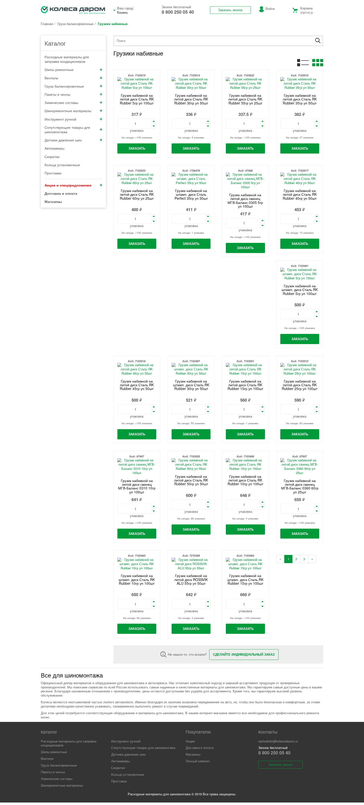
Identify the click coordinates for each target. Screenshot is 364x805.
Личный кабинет (198, 761)
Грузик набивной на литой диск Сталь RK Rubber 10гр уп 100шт (245, 480)
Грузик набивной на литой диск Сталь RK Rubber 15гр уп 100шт (245, 385)
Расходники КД (73, 10)
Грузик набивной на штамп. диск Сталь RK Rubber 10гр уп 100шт (137, 579)
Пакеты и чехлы (57, 94)
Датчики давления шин (63, 140)
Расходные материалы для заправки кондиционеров (67, 59)
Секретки (52, 156)
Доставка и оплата (200, 747)
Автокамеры (54, 148)
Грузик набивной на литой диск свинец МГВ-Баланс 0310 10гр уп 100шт (137, 486)
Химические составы (61, 102)
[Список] (303, 63)
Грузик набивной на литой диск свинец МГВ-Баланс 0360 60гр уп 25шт (299, 486)
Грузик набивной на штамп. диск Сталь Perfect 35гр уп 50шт (191, 194)
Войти (270, 8)
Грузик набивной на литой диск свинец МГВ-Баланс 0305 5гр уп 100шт (245, 200)
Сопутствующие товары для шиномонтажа (67, 129)
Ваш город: (125, 10)
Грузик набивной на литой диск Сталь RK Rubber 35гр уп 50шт (300, 99)
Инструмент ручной (60, 119)
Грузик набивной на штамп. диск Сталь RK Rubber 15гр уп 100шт (245, 579)
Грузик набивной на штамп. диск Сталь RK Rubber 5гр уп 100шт (300, 289)
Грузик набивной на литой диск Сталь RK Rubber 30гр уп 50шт (191, 99)
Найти (318, 40)
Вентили (51, 78)
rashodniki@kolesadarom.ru (278, 741)
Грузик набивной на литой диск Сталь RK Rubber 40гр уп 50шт (300, 194)
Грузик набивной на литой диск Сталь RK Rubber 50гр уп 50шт (191, 480)
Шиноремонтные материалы (68, 110)
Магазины (193, 754)
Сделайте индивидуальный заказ (244, 654)
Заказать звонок (230, 9)
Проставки (53, 173)
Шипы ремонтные (59, 69)
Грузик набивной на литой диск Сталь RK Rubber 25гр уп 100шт (299, 385)
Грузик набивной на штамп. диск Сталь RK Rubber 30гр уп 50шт (191, 385)
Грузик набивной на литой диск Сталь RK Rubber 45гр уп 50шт (137, 385)
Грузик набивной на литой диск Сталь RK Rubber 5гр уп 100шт (137, 99)
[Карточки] (317, 63)
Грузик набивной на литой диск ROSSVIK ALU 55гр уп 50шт (191, 579)
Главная (47, 23)
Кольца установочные (62, 164)
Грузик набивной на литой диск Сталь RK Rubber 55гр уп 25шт (245, 99)
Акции (190, 741)
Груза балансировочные (75, 23)
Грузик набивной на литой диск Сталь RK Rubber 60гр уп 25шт (137, 194)
